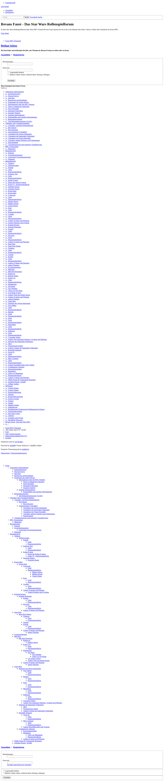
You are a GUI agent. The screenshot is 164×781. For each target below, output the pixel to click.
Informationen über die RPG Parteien (32, 480)
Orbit (29, 542)
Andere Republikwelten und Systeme (36, 727)
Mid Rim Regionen (25, 638)
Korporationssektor (30, 731)
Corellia (26, 584)
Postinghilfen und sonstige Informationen (37, 492)
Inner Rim (17, 612)
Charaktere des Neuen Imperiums (35, 508)
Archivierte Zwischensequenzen (30, 530)
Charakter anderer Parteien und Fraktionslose (39, 514)
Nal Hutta (31, 652)
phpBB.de (25, 449)
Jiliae (25, 707)
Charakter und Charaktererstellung (22, 498)
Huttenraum (27, 650)
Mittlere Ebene (37, 574)
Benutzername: (8, 62)
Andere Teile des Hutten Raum (39, 661)
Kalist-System (28, 552)
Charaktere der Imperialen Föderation (36, 510)
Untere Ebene (37, 576)
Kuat (25, 578)
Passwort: (6, 68)
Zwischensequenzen (21, 528)
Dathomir (26, 695)
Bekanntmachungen (21, 494)
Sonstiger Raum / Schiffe (23, 743)
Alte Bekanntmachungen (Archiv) (31, 496)
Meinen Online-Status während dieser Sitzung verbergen (29, 75)
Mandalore (27, 733)
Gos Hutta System (34, 659)
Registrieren (18, 55)
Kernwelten (18, 562)
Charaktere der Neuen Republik (34, 512)
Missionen (18, 522)
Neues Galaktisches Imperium (33, 482)
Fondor (25, 598)
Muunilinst (27, 689)
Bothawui (26, 640)
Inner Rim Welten (25, 614)
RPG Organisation (16, 520)
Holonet (17, 526)
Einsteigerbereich (20, 470)
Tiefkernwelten (24, 538)
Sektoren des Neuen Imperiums (30, 669)
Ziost (25, 683)
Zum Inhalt (5, 6)
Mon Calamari (28, 721)
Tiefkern (17, 536)
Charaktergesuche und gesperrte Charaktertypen (31, 518)
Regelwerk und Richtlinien (23, 476)
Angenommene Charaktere (28, 506)
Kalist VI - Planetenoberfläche (38, 556)
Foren (7, 466)
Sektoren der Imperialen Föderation (31, 705)
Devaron (26, 604)
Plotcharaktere (28, 516)
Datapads (17, 532)
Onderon (26, 616)
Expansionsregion (20, 634)
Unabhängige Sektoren (27, 729)
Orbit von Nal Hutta (39, 657)
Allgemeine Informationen (19, 468)
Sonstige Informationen (27, 490)
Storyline (17, 474)
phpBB (12, 445)
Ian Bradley (19, 442)
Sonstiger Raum (28, 558)
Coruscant (26, 566)
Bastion (26, 677)
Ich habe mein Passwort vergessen (19, 765)
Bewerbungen (28, 504)
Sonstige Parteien (29, 488)
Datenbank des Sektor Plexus (24, 478)
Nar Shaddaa (36, 655)
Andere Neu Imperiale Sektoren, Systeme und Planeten (42, 703)
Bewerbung (23, 502)
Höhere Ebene (37, 572)
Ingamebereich (15, 524)
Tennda (25, 622)
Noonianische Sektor (30, 709)
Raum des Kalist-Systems (37, 554)
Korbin (25, 624)
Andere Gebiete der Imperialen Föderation (38, 711)
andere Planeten (33, 632)
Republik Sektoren (25, 713)
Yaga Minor (27, 671)
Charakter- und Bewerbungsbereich (26, 500)
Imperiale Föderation (30, 486)
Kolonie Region (20, 594)
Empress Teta (28, 546)
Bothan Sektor (9, 45)
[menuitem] (9, 10)
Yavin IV (26, 715)
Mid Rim (17, 636)
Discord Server (19, 472)
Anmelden (5, 55)
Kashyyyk (26, 644)
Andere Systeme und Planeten (33, 590)
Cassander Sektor (29, 701)
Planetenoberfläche (34, 544)
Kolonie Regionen (25, 596)
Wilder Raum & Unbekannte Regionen (28, 741)
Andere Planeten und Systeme (38, 592)
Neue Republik (28, 484)
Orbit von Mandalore (35, 735)
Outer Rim (18, 667)
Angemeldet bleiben (16, 72)
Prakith (25, 540)
